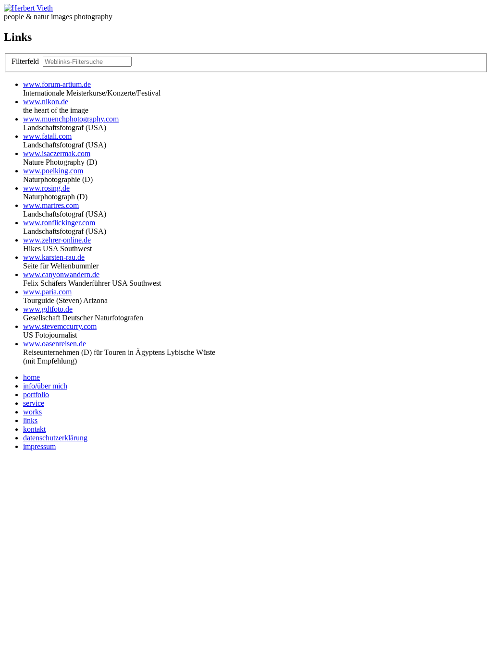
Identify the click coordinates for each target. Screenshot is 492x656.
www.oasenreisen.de (54, 344)
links (30, 420)
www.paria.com (47, 292)
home (31, 377)
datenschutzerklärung (55, 438)
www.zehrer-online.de (57, 240)
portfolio (36, 394)
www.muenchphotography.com (71, 119)
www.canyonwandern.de (61, 274)
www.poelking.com (53, 171)
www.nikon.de (45, 101)
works (32, 412)
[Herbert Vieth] (28, 8)
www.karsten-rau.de (54, 257)
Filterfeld (26, 61)
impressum (39, 446)
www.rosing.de (46, 188)
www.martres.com (51, 205)
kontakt (34, 429)
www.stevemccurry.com (60, 326)
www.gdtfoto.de (48, 309)
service (33, 403)
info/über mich (45, 386)
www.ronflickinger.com (59, 223)
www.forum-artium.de (57, 84)
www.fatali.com (47, 136)
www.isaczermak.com (56, 153)
